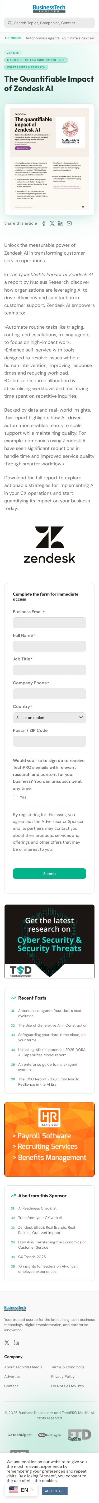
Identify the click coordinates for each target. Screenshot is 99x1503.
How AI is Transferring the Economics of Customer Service (52, 1245)
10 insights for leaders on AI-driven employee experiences (48, 1269)
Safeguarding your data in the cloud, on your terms (52, 1037)
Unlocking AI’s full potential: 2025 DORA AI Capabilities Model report (52, 1052)
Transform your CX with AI (40, 1217)
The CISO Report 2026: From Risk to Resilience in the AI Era (48, 1082)
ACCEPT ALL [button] (54, 1491)
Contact (11, 1386)
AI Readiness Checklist (37, 1208)
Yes (23, 797)
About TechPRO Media (23, 1367)
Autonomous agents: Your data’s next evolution (49, 1013)
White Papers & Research (26, 67)
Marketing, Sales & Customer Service (36, 60)
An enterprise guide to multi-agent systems (47, 1067)
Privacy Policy (63, 1376)
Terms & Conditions (67, 1367)
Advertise (12, 1376)
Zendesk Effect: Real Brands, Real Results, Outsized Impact (46, 1230)
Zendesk (13, 53)
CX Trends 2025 (32, 1256)
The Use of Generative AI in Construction (52, 1025)
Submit (49, 873)
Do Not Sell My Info (67, 1386)
